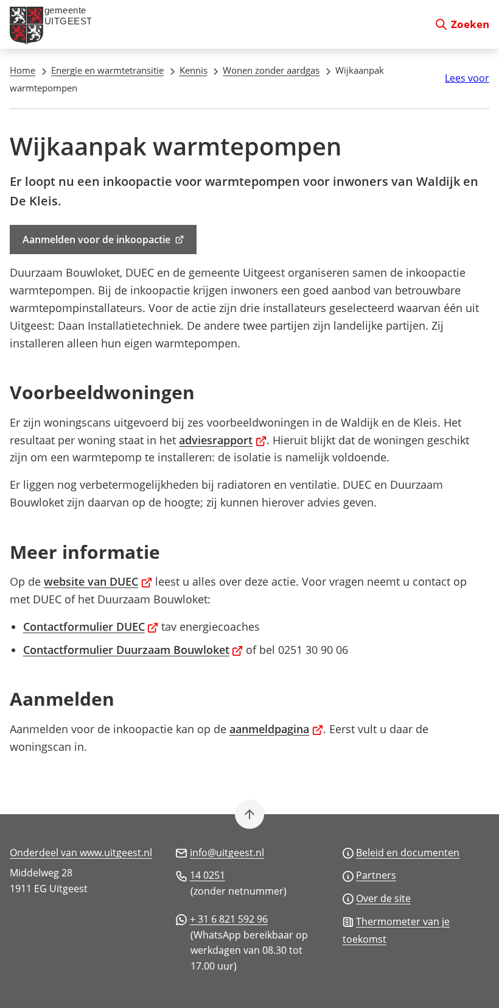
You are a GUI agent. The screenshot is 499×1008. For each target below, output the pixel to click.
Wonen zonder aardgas (271, 70)
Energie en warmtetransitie (107, 70)
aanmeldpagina (276, 729)
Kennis (194, 70)
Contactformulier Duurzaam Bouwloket (133, 649)
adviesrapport (223, 440)
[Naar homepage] (217, 24)
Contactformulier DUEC (91, 626)
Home (22, 70)
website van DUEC (98, 581)
